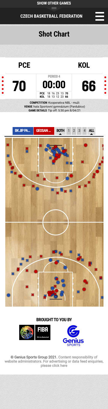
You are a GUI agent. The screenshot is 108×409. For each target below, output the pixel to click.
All (91, 131)
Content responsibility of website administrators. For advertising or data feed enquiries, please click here (53, 361)
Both (60, 131)
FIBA (34, 336)
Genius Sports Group (73, 336)
